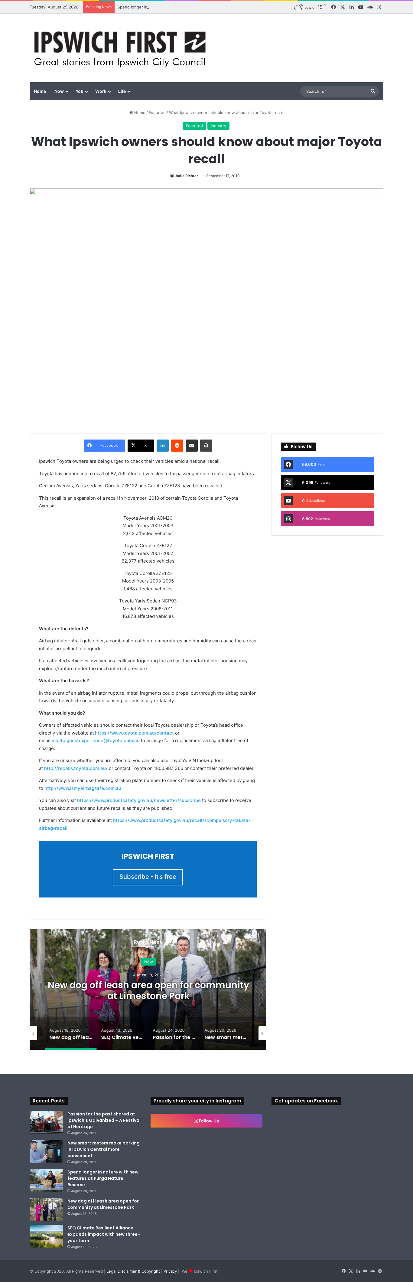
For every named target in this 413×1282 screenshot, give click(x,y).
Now (59, 91)
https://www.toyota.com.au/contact (134, 733)
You (79, 91)
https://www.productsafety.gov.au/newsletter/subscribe (139, 800)
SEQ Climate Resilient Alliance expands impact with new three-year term (103, 1234)
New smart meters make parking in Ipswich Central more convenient (103, 1149)
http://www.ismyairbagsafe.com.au (82, 788)
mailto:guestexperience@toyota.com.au (96, 740)
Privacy (170, 1271)
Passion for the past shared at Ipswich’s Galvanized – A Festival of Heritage (104, 1120)
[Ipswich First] (122, 48)
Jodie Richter (186, 176)
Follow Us (208, 1120)
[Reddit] (177, 446)
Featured (157, 112)
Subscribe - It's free (147, 876)
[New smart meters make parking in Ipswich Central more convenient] (46, 1151)
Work (100, 91)
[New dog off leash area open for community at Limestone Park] (46, 1209)
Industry (218, 125)
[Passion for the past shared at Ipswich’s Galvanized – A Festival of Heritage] (46, 1122)
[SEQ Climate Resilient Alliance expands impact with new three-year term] (46, 1236)
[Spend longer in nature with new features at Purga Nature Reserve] (46, 1180)
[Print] (206, 446)
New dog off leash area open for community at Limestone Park (148, 990)
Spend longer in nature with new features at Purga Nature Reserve (181, 7)
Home (40, 91)
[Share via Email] (192, 446)
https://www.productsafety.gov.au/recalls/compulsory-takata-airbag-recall (145, 824)
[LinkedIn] (163, 446)
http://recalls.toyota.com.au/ (76, 768)
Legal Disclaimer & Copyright (133, 1271)
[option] (148, 989)
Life (122, 91)
